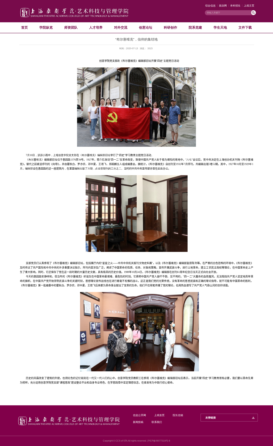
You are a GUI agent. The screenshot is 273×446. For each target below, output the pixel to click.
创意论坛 (145, 27)
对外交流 (120, 27)
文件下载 (245, 27)
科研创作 (170, 27)
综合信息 (210, 5)
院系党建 (195, 27)
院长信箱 (178, 415)
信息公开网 (139, 415)
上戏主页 (249, 5)
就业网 (223, 5)
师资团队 (71, 27)
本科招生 (235, 5)
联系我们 (157, 422)
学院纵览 (46, 27)
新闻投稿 (138, 422)
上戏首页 (159, 415)
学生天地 (220, 27)
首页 (24, 27)
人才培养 (96, 27)
